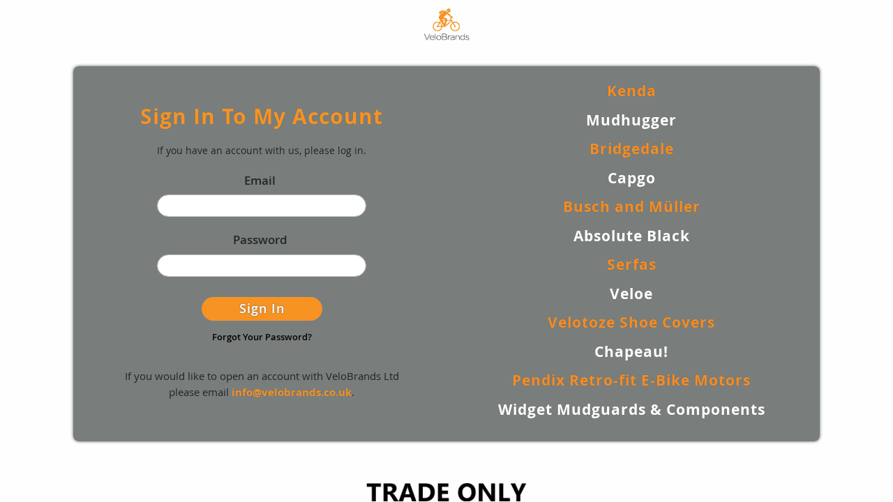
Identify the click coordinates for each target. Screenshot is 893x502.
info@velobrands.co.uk (292, 392)
